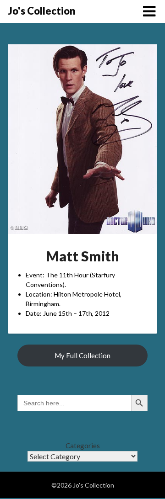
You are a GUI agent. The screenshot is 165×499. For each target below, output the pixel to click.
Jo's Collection (42, 11)
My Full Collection (82, 355)
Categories (83, 445)
